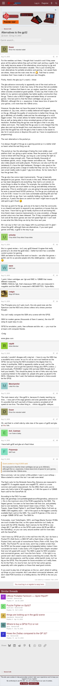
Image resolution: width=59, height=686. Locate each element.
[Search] (56, 3)
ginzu (8, 626)
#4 (57, 301)
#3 (57, 275)
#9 (57, 459)
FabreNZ (10, 598)
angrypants (10, 617)
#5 (57, 353)
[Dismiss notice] (55, 10)
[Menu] (3, 3)
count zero (10, 608)
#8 (57, 440)
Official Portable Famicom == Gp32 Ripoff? (27, 595)
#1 (57, 57)
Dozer (5, 35)
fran (8, 636)
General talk (18, 598)
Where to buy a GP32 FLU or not (22, 624)
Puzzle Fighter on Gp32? (19, 605)
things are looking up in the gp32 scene (26, 614)
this (4, 425)
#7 (57, 419)
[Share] (53, 56)
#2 (57, 244)
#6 (57, 393)
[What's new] (51, 3)
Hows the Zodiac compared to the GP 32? (27, 633)
